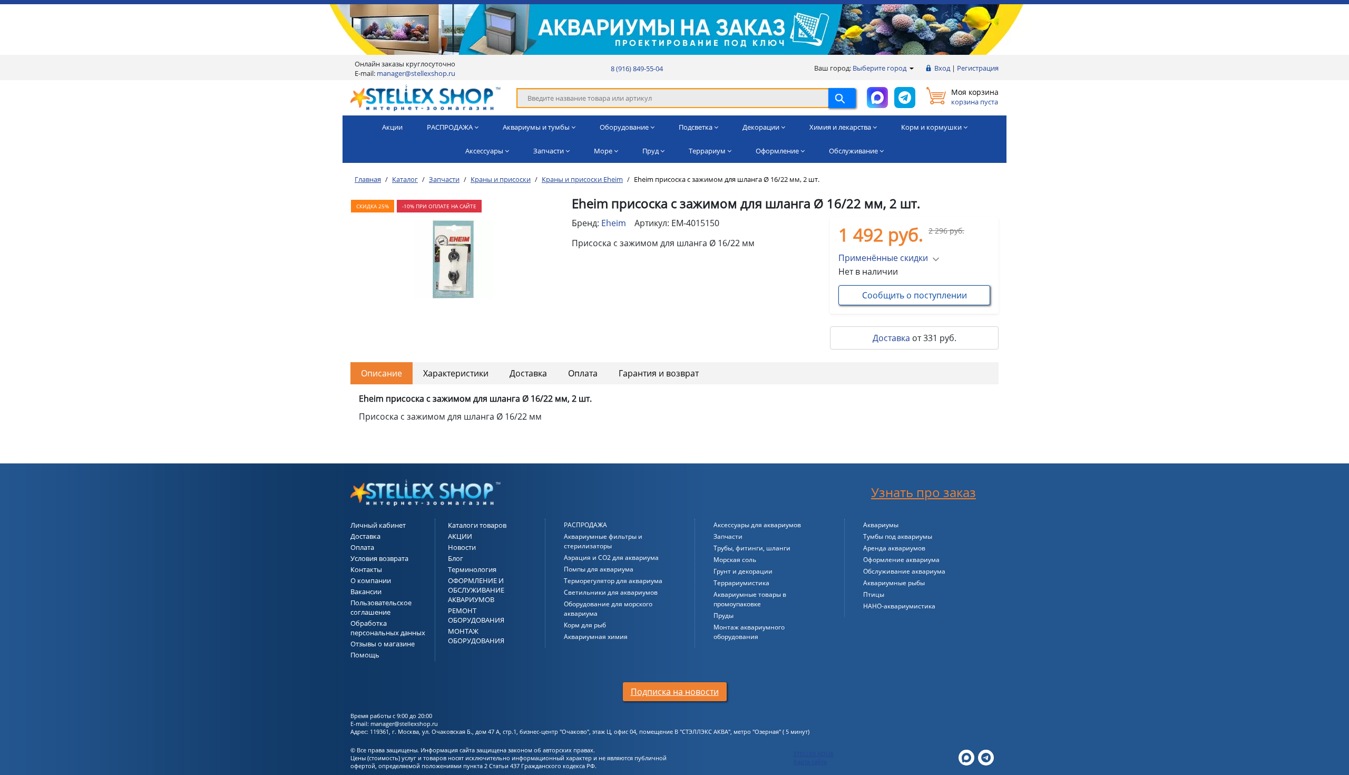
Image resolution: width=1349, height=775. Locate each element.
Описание (381, 373)
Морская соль (734, 559)
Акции (392, 127)
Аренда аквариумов (894, 548)
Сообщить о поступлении (914, 295)
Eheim (613, 223)
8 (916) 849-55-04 (637, 68)
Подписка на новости (675, 692)
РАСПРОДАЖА (585, 524)
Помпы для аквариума (598, 569)
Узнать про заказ (923, 492)
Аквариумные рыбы (894, 582)
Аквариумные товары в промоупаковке (749, 599)
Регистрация (978, 68)
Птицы (873, 594)
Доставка (891, 338)
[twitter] (966, 757)
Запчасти (727, 536)
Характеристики (455, 373)
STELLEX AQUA (814, 754)
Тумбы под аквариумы (897, 536)
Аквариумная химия (596, 636)
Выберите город (880, 68)
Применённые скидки (883, 258)
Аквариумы (880, 524)
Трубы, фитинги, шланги (751, 548)
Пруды (723, 615)
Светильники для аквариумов (611, 592)
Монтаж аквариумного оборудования (749, 632)
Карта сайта (810, 762)
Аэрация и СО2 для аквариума (611, 557)
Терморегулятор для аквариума (613, 580)
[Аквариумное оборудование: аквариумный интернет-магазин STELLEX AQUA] (425, 97)
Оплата (583, 373)
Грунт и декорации (743, 571)
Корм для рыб (585, 625)
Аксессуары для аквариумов (757, 524)
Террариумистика (741, 582)
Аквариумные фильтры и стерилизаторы (603, 541)
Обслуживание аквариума (904, 571)
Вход (942, 68)
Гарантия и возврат (659, 373)
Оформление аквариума (901, 559)
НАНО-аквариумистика (899, 606)
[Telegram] (986, 757)
